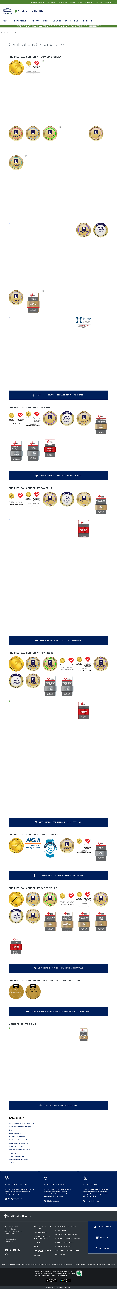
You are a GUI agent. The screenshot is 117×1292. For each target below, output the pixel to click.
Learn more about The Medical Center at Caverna (57, 640)
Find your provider (15, 1199)
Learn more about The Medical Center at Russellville (58, 875)
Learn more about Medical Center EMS (58, 1105)
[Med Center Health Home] (22, 11)
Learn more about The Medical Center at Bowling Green (58, 395)
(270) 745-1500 (9, 1241)
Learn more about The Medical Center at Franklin (57, 822)
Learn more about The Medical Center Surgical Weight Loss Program (58, 1011)
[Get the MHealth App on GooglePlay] (65, 1280)
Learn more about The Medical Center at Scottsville (58, 968)
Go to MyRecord (92, 1201)
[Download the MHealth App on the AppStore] (51, 1280)
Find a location (53, 1201)
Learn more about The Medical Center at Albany (58, 475)
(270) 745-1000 (9, 1233)
